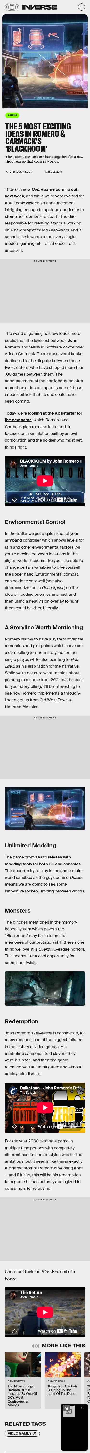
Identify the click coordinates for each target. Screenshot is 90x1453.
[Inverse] (40, 7)
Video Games (19, 1433)
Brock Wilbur (22, 171)
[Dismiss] (82, 1408)
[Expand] (66, 1408)
